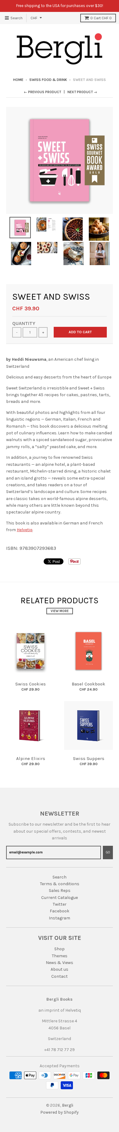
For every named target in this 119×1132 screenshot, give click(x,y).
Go (108, 852)
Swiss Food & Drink (48, 80)
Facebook (59, 911)
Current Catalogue (59, 897)
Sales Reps (59, 890)
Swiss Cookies (30, 684)
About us (59, 969)
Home (18, 80)
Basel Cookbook (88, 684)
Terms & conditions (59, 883)
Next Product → (82, 92)
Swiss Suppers (88, 758)
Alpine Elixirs (30, 758)
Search (59, 877)
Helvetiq (24, 529)
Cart (101, 18)
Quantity (23, 323)
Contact (59, 976)
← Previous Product (42, 92)
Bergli (67, 1105)
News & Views (59, 962)
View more (60, 611)
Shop (59, 948)
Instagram (59, 918)
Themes (59, 956)
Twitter (60, 904)
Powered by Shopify (59, 1112)
